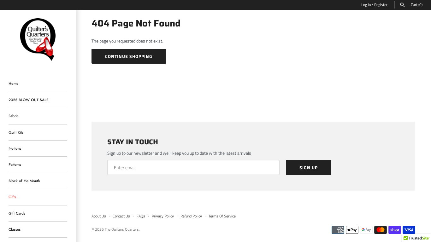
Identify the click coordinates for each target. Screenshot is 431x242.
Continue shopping (128, 56)
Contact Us (121, 216)
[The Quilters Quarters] (38, 39)
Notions (15, 148)
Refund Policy (191, 216)
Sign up (308, 167)
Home (13, 83)
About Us (99, 216)
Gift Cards (17, 213)
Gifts (12, 196)
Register (380, 5)
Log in (366, 5)
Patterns (15, 164)
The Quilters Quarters (122, 229)
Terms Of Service (222, 216)
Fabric (14, 115)
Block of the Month (24, 180)
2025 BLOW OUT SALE (29, 99)
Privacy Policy (163, 216)
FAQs (141, 216)
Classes (15, 229)
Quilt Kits (16, 132)
